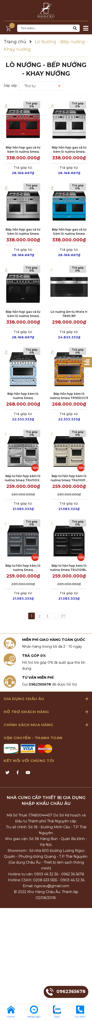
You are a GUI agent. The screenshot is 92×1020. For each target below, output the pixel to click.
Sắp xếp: (11, 85)
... (55, 616)
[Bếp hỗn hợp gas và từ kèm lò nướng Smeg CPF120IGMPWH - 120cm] (69, 122)
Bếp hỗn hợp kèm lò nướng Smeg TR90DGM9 (23, 398)
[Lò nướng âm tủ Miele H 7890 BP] (69, 287)
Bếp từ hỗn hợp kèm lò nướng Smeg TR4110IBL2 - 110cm (69, 570)
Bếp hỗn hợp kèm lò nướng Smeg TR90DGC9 (69, 396)
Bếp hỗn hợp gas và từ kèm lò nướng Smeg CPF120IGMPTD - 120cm (69, 234)
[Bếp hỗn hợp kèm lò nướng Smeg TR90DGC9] (69, 369)
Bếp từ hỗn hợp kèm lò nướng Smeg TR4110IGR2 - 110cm (22, 570)
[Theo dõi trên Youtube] (28, 772)
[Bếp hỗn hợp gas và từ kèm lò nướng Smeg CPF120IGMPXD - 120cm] (23, 204)
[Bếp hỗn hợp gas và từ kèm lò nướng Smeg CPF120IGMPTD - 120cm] (69, 204)
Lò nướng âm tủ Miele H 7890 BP (69, 314)
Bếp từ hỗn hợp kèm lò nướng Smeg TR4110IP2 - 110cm (69, 480)
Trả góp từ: (23, 170)
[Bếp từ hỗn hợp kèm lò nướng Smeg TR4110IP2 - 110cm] (69, 451)
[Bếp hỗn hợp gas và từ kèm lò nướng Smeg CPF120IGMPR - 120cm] (23, 122)
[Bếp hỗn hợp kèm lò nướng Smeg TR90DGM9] (23, 369)
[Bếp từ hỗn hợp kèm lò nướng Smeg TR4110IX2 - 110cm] (23, 451)
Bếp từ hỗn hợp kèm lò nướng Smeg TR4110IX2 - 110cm (23, 480)
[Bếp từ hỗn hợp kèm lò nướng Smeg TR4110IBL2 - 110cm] (69, 541)
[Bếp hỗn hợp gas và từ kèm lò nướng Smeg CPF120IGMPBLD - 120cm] (23, 287)
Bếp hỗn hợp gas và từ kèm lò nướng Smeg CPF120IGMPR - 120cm (22, 152)
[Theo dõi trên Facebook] (17, 772)
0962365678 (40, 684)
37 (63, 616)
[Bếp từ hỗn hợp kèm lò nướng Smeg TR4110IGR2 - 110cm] (23, 541)
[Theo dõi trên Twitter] (7, 772)
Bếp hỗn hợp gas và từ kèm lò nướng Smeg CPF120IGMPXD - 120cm (23, 234)
